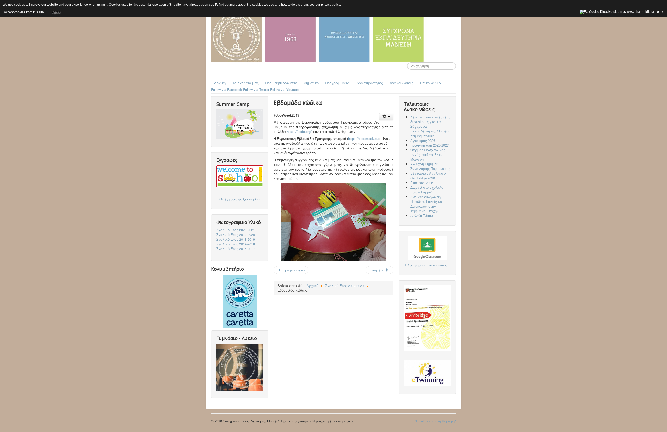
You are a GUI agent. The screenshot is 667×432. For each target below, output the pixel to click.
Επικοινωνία (430, 82)
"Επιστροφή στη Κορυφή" (435, 420)
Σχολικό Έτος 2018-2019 (235, 239)
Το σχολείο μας (245, 82)
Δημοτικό (311, 82)
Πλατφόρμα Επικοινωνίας (427, 265)
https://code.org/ (299, 131)
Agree (56, 12)
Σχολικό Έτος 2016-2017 (235, 248)
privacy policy (330, 5)
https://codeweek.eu (363, 138)
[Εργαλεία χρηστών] (386, 116)
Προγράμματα (337, 82)
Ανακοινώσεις (401, 82)
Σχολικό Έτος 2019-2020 (235, 234)
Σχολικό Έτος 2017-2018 (235, 244)
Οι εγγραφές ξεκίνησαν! (240, 199)
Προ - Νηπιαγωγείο (281, 82)
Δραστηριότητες (369, 82)
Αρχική (220, 82)
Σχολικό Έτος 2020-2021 (235, 230)
